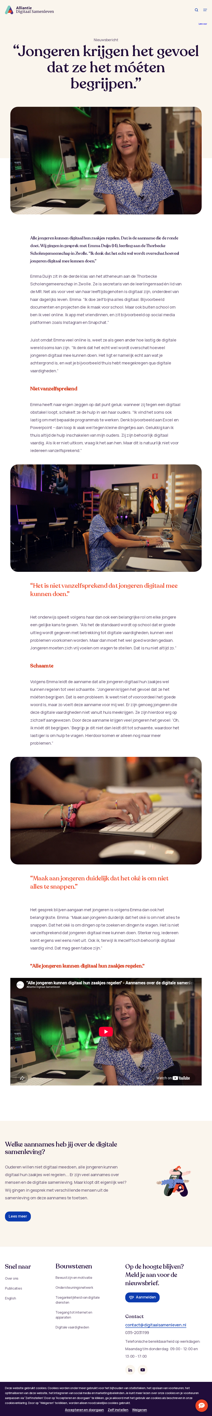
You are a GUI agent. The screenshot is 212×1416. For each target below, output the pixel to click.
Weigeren (139, 1410)
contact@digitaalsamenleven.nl (155, 1325)
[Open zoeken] (196, 10)
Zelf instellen (118, 1410)
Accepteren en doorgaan (84, 1410)
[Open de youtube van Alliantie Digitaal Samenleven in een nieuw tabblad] (143, 1370)
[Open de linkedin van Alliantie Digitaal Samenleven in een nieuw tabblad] (130, 1370)
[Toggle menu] (205, 10)
